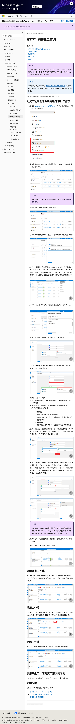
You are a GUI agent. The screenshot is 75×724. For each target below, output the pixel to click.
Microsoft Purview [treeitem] (9, 40)
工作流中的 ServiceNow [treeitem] (13, 128)
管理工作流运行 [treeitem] (14, 123)
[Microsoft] (3, 16)
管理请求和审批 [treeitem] (14, 120)
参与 (49, 720)
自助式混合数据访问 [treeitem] (15, 110)
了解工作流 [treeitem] (13, 107)
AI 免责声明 (28, 720)
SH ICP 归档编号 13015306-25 (10, 717)
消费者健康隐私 (63, 720)
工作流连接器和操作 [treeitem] (15, 132)
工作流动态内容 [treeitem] (14, 136)
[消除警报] (71, 3)
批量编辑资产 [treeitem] (12, 97)
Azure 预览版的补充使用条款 (55, 86)
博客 (43, 720)
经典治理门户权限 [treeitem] (12, 70)
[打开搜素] (71, 16)
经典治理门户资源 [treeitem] (12, 66)
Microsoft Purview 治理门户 (44, 106)
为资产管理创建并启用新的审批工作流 (39, 49)
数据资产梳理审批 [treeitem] (15, 117)
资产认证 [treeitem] (10, 87)
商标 (10, 723)
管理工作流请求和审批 (37, 697)
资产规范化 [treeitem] (11, 90)
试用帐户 (69, 21)
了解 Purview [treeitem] (7, 43)
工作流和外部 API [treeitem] (15, 139)
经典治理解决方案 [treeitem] (12, 73)
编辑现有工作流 (32, 51)
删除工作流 (31, 56)
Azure (29, 34)
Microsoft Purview (38, 34)
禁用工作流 (31, 54)
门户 (62, 21)
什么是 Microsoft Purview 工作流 (41, 692)
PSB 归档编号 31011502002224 (32, 717)
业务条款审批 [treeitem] (13, 113)
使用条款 (4, 723)
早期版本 (36, 720)
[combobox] (12, 35)
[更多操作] (72, 33)
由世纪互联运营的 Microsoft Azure (11, 720)
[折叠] (22, 32)
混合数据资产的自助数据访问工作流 (42, 694)
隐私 (46, 717)
